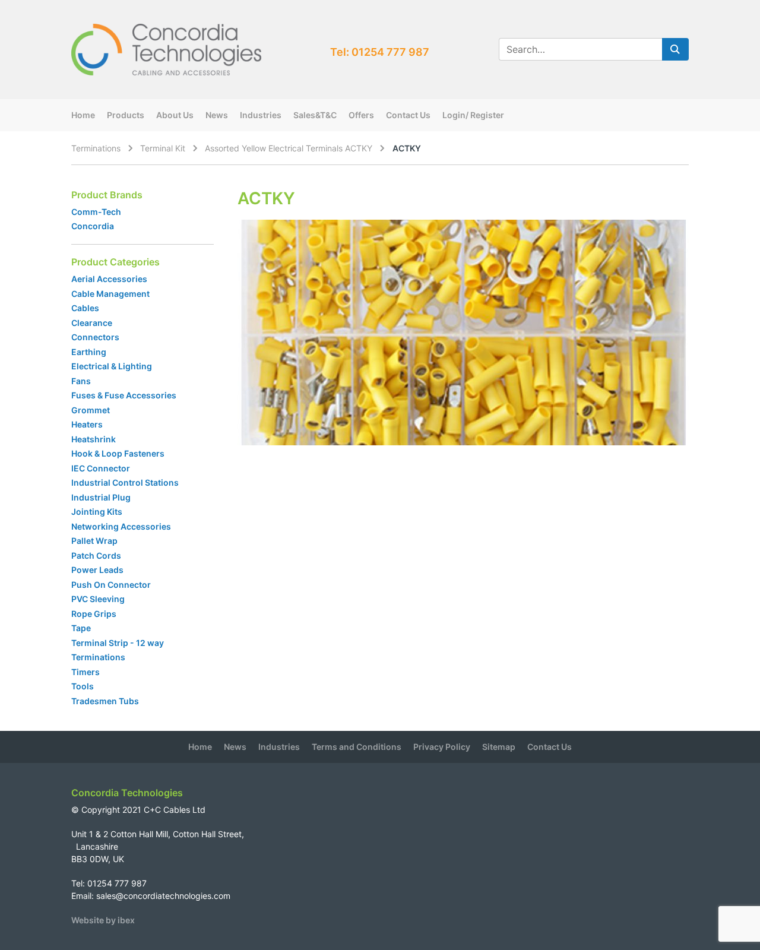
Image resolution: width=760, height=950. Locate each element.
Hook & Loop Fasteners (117, 453)
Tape (81, 628)
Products (125, 115)
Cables (85, 308)
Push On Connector (111, 585)
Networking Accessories (121, 526)
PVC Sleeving (98, 599)
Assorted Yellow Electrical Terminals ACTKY (288, 148)
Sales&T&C (315, 115)
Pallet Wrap (95, 541)
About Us (175, 115)
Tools (82, 686)
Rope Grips (93, 614)
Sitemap (498, 747)
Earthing (88, 352)
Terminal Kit (162, 148)
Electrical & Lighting (111, 366)
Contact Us (408, 115)
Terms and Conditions (356, 747)
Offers (361, 115)
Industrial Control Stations (125, 482)
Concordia (92, 226)
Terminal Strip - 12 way (117, 643)
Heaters (87, 424)
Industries (260, 115)
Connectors (95, 337)
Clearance (91, 323)
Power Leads (97, 570)
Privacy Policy (441, 747)
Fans (81, 381)
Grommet (90, 410)
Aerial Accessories (109, 279)
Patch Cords (96, 555)
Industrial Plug (101, 497)
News (216, 115)
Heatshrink (93, 439)
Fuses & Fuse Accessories (123, 395)
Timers (85, 672)
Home (83, 115)
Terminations (96, 148)
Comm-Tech (96, 212)
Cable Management (110, 294)
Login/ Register (473, 115)
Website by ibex (103, 920)
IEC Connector (100, 468)
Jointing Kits (96, 511)
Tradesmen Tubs (105, 701)
